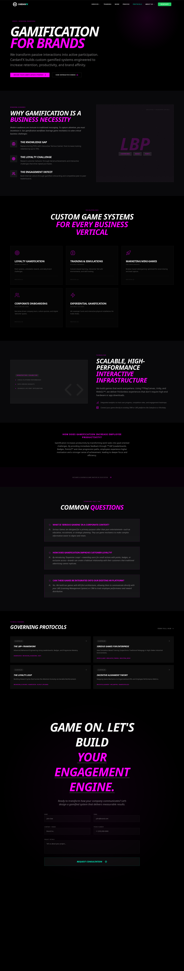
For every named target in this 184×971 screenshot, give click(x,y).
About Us (149, 4)
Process (126, 4)
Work (117, 4)
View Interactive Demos (66, 75)
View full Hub (164, 628)
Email (95, 814)
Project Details (49, 839)
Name (46, 814)
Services (95, 4)
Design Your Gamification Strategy (29, 75)
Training (107, 4)
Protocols (137, 4)
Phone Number (99, 827)
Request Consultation (89, 861)
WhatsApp (165, 4)
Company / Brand (50, 827)
